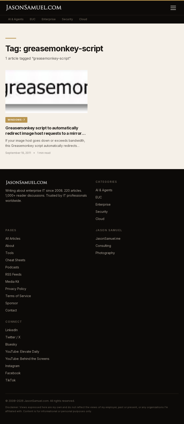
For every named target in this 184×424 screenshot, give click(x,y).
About (9, 246)
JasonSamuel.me (108, 238)
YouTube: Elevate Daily (22, 351)
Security (67, 19)
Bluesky (11, 344)
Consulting (103, 246)
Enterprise (49, 19)
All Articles (12, 238)
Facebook (13, 373)
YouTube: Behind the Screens (27, 359)
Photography (105, 253)
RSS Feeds (13, 274)
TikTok (10, 380)
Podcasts (12, 267)
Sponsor (11, 303)
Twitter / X (13, 337)
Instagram (12, 366)
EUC (32, 19)
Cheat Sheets (15, 260)
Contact (11, 310)
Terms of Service (18, 296)
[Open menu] (173, 8)
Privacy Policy (15, 289)
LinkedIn (11, 330)
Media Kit (12, 281)
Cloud (83, 19)
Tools (9, 253)
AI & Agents (16, 19)
